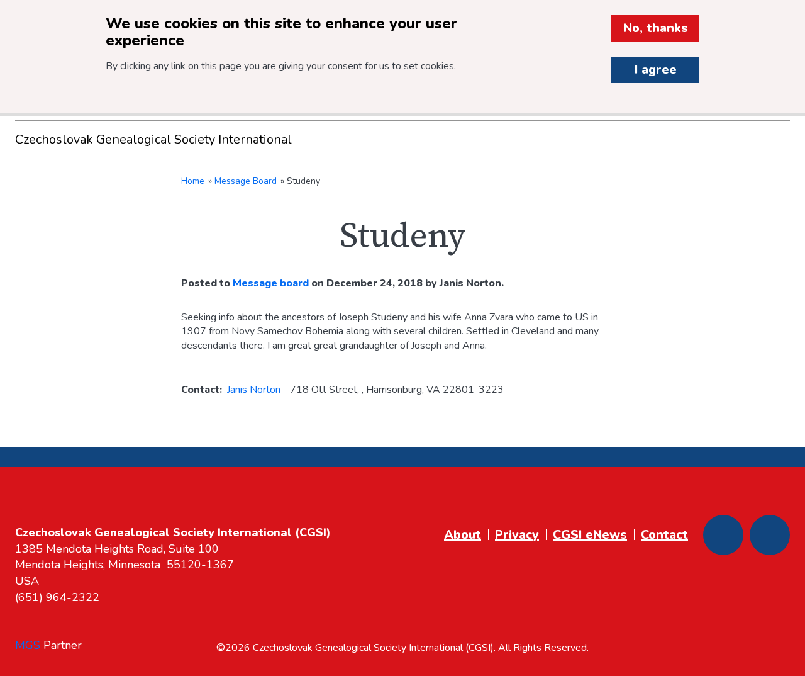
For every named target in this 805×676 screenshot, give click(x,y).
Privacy (517, 534)
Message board (271, 283)
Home (192, 181)
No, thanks (655, 28)
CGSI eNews (590, 534)
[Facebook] (723, 535)
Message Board (245, 181)
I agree (656, 69)
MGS (27, 645)
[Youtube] (770, 535)
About (462, 534)
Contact (664, 534)
